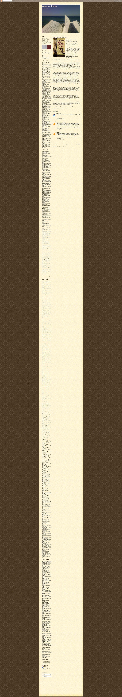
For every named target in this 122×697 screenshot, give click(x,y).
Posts (44, 674)
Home (67, 144)
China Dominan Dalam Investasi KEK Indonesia (46, 663)
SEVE (58, 132)
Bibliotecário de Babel (46, 661)
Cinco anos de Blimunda (46, 668)
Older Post (78, 144)
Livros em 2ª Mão (60, 122)
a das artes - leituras (49, 6)
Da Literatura (45, 665)
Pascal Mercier (67, 108)
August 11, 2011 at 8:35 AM (60, 139)
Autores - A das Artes (45, 40)
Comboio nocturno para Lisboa (59, 108)
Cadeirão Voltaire (46, 667)
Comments (45, 676)
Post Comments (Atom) (61, 146)
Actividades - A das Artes (45, 39)
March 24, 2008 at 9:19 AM (60, 119)
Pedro (58, 113)
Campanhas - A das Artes (45, 41)
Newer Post (55, 144)
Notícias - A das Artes (45, 38)
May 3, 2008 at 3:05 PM (60, 129)
